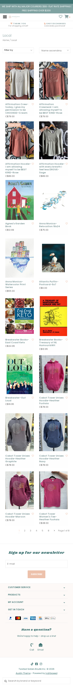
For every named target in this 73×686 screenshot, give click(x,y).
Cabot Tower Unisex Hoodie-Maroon (17, 515)
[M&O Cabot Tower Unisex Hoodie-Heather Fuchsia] (53, 374)
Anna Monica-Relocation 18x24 (49, 225)
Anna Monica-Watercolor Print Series (15, 284)
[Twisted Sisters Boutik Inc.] (14, 16)
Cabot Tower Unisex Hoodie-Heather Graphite (17, 458)
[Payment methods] (11, 617)
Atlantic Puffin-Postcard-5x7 (48, 283)
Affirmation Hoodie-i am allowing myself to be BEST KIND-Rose (18, 168)
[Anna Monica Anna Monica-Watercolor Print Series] (19, 258)
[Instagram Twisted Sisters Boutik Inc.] (41, 664)
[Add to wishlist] (33, 104)
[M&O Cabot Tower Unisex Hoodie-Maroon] (19, 490)
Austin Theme (23, 673)
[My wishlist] (60, 17)
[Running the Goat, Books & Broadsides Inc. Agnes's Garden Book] (19, 200)
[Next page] (54, 530)
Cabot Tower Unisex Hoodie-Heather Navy (51, 458)
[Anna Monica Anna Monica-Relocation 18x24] (53, 200)
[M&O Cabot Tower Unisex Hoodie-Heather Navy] (53, 432)
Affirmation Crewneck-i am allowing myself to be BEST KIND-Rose (50, 108)
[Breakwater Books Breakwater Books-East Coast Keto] (19, 316)
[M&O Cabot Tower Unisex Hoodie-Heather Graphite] (19, 432)
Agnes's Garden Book (15, 225)
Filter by (8, 50)
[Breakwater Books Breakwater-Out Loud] (19, 374)
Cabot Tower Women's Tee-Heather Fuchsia (49, 517)
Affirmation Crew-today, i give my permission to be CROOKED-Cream (16, 108)
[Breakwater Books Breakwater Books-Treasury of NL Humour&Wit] (53, 316)
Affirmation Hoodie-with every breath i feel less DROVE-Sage (52, 168)
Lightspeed (51, 673)
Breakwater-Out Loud (15, 399)
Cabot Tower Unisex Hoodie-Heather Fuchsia (51, 400)
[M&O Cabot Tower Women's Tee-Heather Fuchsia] (53, 490)
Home (6, 40)
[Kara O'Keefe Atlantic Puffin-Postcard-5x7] (53, 258)
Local (14, 40)
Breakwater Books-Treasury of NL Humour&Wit (51, 342)
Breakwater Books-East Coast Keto (17, 341)
